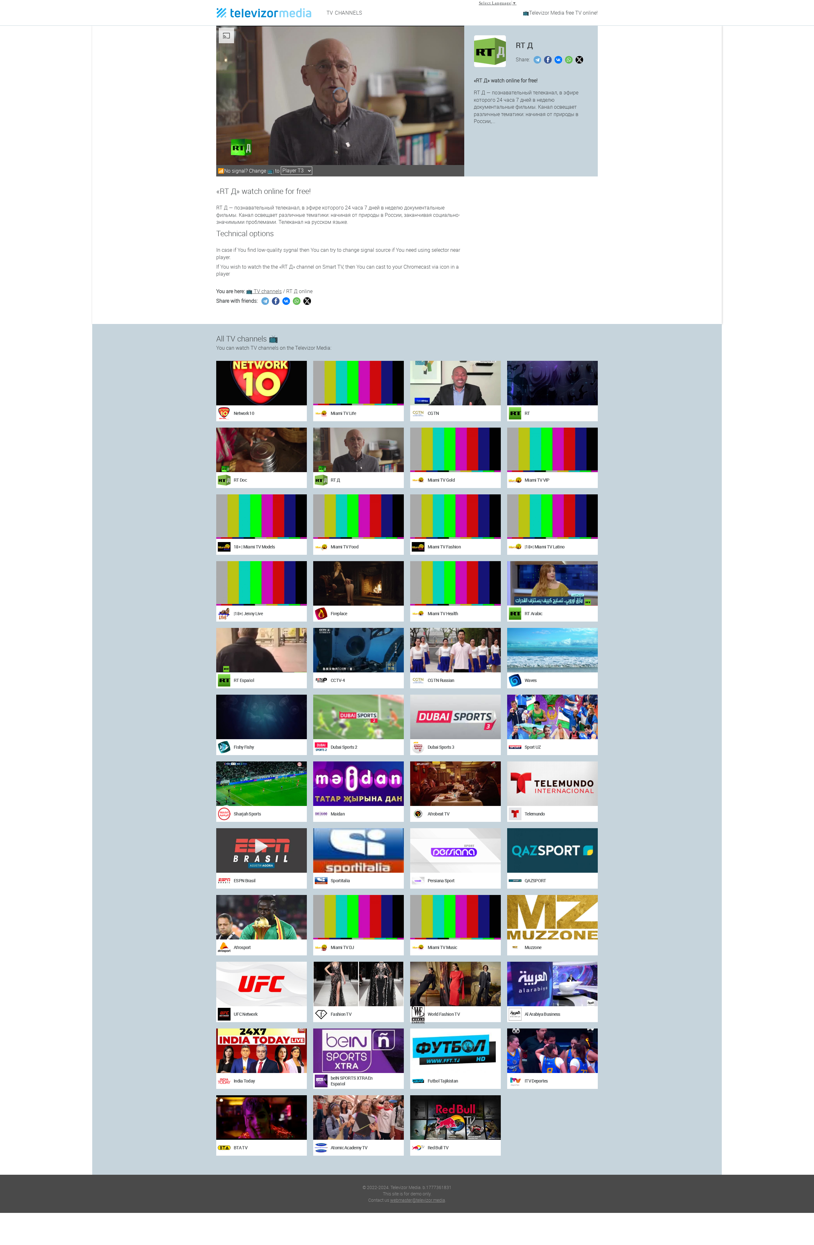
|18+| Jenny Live (248, 613)
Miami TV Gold (441, 480)
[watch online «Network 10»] (261, 383)
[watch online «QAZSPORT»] (552, 850)
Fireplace (339, 613)
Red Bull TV (438, 1148)
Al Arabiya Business (542, 1014)
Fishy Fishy (244, 747)
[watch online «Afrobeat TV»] (455, 783)
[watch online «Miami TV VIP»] (552, 450)
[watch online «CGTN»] (455, 383)
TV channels (345, 12)
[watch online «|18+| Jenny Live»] (261, 583)
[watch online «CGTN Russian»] (455, 650)
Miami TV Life (343, 413)
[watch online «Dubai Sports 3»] (455, 717)
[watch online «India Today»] (261, 1050)
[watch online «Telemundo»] (552, 783)
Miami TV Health (443, 613)
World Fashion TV (444, 1014)
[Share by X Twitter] (580, 60)
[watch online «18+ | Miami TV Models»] (261, 516)
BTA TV (240, 1148)
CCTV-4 (338, 680)
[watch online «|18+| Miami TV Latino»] (552, 516)
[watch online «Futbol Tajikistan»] (455, 1050)
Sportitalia (340, 880)
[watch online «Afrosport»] (261, 917)
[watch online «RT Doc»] (261, 450)
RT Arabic (533, 613)
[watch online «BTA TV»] (261, 1117)
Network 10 (244, 413)
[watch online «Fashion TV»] (358, 984)
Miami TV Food (344, 547)
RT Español (244, 680)
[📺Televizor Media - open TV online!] (264, 12)
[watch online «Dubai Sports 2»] (358, 717)
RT (527, 413)
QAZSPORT (535, 880)
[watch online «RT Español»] (261, 650)
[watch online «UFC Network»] (261, 984)
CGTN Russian (441, 680)
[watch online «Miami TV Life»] (358, 383)
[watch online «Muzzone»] (552, 917)
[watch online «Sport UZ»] (552, 717)
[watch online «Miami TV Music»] (455, 917)
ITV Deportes (536, 1081)
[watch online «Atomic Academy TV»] (358, 1117)
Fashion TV (341, 1014)
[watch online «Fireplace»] (358, 583)
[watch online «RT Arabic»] (552, 583)
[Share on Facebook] (548, 60)
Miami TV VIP (537, 480)
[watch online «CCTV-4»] (358, 650)
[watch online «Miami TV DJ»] (358, 917)
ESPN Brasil (244, 880)
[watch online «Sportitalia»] (358, 850)
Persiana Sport (441, 880)
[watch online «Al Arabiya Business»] (552, 984)
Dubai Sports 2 (344, 747)
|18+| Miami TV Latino (544, 547)
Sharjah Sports (247, 814)
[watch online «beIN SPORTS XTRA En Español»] (358, 1050)
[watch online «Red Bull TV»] (455, 1117)
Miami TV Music (442, 947)
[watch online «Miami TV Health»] (455, 583)
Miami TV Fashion (444, 547)
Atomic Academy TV (349, 1148)
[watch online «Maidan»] (358, 783)
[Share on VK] (559, 60)
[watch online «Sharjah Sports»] (261, 783)
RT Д (335, 480)
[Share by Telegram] (538, 60)
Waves (531, 680)
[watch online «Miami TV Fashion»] (455, 516)
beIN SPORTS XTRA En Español (352, 1081)
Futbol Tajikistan (443, 1081)
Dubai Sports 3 (441, 747)
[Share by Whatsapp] (569, 60)
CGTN (433, 413)
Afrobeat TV (438, 814)
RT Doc (240, 480)
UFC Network (245, 1014)
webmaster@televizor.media (417, 1200)
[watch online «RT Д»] (358, 450)
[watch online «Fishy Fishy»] (261, 717)
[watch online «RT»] (552, 383)
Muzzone (533, 947)
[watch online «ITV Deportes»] (552, 1050)
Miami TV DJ (342, 947)
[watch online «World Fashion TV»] (455, 984)
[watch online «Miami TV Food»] (358, 516)
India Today (244, 1081)
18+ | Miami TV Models (254, 547)
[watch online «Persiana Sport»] (455, 850)
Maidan (338, 814)
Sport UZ (533, 747)
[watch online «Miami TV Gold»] (455, 450)
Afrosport (242, 947)
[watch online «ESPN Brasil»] (261, 850)
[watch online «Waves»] (552, 650)
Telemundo (535, 814)
